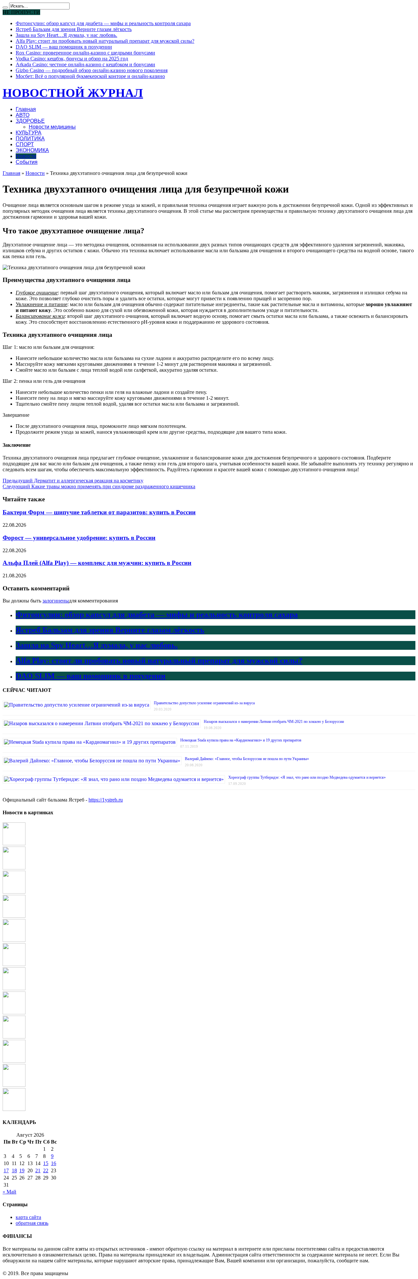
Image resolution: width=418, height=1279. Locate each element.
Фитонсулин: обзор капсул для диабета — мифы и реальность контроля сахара (103, 23)
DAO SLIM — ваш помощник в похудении (64, 47)
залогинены (55, 600)
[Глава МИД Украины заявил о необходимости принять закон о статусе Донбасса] (14, 1012)
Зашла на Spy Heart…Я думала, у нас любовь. (66, 35)
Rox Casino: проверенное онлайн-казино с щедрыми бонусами (85, 52)
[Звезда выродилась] (14, 1109)
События (27, 162)
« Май (9, 1191)
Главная (26, 109)
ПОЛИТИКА (30, 138)
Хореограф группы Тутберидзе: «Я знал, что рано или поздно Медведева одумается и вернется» (307, 777)
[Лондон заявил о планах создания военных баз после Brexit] (14, 1061)
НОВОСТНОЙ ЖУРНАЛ (73, 93)
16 (53, 1163)
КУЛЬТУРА (28, 132)
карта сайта (28, 1217)
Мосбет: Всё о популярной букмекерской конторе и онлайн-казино (90, 76)
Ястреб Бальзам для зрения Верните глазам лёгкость (74, 29)
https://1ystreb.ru (105, 800)
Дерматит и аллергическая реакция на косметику (73, 480)
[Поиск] (5, 7)
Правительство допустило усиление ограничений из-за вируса (204, 703)
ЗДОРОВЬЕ (30, 121)
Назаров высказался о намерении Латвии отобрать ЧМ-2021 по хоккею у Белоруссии (274, 721)
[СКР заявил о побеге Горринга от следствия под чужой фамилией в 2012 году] (14, 940)
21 (37, 1170)
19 (21, 1170)
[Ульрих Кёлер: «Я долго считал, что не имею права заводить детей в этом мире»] (14, 988)
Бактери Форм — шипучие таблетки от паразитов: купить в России (99, 512)
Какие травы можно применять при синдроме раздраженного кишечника (99, 486)
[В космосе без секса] (14, 1036)
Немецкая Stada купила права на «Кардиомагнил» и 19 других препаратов (240, 740)
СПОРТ (25, 144)
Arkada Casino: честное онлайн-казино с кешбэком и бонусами (85, 64)
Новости (26, 156)
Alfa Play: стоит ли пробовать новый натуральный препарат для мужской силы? (105, 41)
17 (6, 1170)
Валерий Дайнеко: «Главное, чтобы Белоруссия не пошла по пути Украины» (247, 758)
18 (14, 1170)
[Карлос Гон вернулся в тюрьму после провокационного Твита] (14, 892)
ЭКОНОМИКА (32, 150)
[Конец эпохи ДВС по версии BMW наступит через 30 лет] (14, 964)
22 (45, 1170)
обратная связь (32, 1223)
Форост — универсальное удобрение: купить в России (79, 537)
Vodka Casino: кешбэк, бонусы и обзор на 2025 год (72, 58)
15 (45, 1163)
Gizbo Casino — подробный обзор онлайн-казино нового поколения (92, 70)
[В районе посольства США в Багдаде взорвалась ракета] (14, 1085)
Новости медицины (52, 127)
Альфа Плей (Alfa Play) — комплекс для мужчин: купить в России (97, 562)
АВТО (22, 115)
